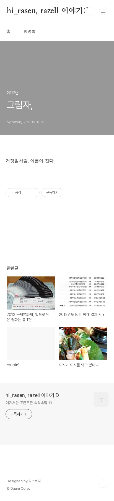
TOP (103, 483)
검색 (91, 11)
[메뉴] (103, 11)
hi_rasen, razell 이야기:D (49, 11)
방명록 (29, 31)
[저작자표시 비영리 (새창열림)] (68, 192)
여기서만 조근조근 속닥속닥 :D (29, 403)
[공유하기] (26, 192)
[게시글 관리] (33, 192)
